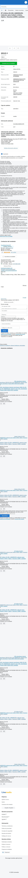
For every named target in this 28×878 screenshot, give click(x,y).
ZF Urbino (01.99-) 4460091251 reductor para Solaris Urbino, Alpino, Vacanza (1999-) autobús (13, 558)
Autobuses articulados (20, 345)
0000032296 (16, 81)
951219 (21, 74)
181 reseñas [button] (13, 252)
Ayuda (3, 802)
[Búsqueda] (25, 6)
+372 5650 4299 (16, 263)
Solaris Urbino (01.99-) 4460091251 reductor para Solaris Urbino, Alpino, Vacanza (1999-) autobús (13, 443)
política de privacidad (6, 334)
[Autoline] (6, 10)
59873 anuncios (9, 248)
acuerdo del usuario (20, 334)
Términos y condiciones (7, 826)
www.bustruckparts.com (6, 268)
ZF (14, 66)
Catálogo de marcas (6, 835)
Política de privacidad (6, 828)
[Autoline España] (9, 2)
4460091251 (16, 74)
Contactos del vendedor (7, 804)
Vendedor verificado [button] (7, 246)
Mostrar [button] (11, 263)
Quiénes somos (5, 799)
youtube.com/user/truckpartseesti (9, 270)
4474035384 (16, 76)
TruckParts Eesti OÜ (6, 245)
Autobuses (2, 345)
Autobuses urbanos (10, 345)
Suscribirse (5, 515)
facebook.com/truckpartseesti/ (8, 269)
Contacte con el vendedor (8, 63)
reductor (15, 72)
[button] (26, 2)
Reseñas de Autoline (6, 833)
